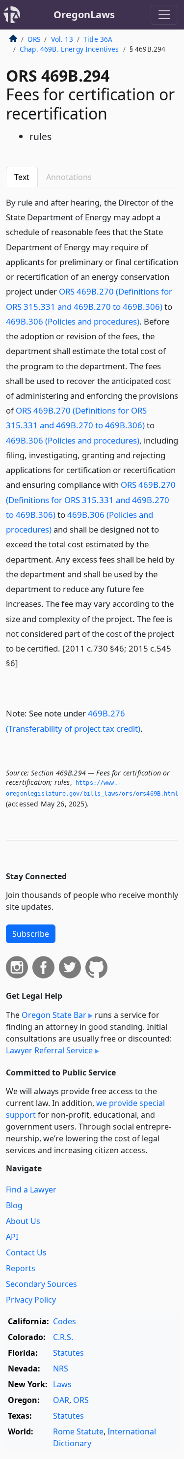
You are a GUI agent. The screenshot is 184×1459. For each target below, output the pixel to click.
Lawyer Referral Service (49, 1050)
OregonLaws (84, 14)
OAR (61, 1400)
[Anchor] (23, 662)
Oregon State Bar (54, 1015)
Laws (62, 1384)
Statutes (68, 1352)
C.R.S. (63, 1337)
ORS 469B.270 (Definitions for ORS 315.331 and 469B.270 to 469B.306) (91, 499)
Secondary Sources (41, 1284)
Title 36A (97, 39)
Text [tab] (21, 177)
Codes (64, 1321)
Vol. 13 (62, 39)
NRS (60, 1368)
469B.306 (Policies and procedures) (72, 321)
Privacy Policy (31, 1299)
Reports (20, 1268)
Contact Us (26, 1252)
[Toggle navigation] (164, 15)
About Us (23, 1221)
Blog (14, 1205)
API (12, 1236)
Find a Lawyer (31, 1189)
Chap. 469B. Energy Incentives (69, 49)
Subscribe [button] (30, 933)
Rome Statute (78, 1431)
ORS (33, 39)
